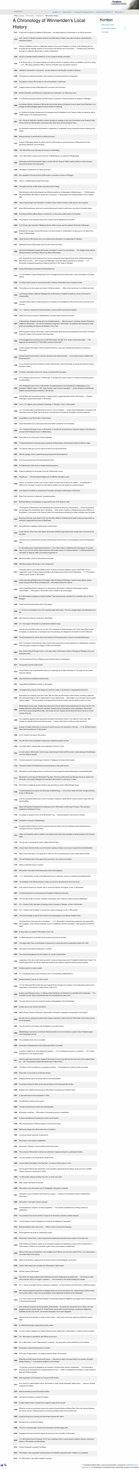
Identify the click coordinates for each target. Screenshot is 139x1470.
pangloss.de (18, 11)
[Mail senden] (2, 1465)
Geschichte (40, 16)
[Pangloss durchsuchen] (5, 1465)
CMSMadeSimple (132, 1465)
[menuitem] (56, 12)
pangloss (21, 16)
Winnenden (30, 16)
